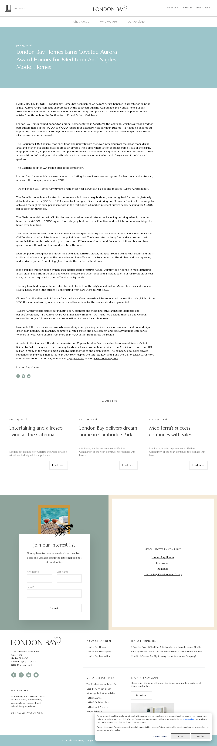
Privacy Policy (188, 719)
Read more (58, 465)
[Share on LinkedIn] (29, 376)
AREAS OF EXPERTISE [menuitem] (99, 640)
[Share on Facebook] (18, 376)
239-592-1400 (75, 358)
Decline (200, 736)
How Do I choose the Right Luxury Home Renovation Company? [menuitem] (163, 656)
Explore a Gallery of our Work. (27, 713)
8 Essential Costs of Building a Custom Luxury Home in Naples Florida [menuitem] (166, 647)
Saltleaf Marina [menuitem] (94, 698)
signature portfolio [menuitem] (101, 677)
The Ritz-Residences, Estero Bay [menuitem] (102, 684)
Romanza (162, 568)
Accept (180, 736)
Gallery (188, 8)
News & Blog (203, 8)
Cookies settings (160, 736)
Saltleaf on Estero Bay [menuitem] (98, 702)
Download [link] (141, 695)
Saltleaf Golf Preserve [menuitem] (97, 707)
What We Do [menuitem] (80, 21)
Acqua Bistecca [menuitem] (94, 711)
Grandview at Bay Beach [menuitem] (99, 689)
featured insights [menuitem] (143, 640)
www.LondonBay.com (106, 358)
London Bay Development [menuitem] (99, 651)
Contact (173, 8)
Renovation (162, 563)
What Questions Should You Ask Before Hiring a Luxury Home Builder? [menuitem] (166, 651)
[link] (36, 640)
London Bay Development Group (163, 574)
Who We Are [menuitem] (108, 21)
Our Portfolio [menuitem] (136, 21)
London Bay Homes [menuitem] (96, 647)
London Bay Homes (27, 367)
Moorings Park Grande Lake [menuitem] (101, 693)
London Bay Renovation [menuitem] (98, 656)
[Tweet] (23, 376)
